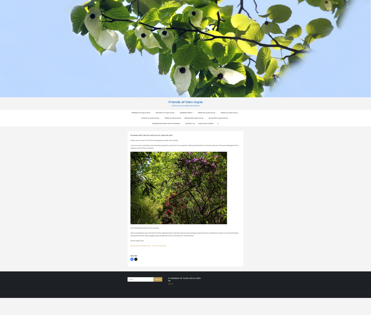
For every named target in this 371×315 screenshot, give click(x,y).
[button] (217, 123)
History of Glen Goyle (165, 113)
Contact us (190, 123)
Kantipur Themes (196, 295)
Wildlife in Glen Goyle (218, 118)
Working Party (186, 113)
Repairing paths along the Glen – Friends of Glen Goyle (148, 246)
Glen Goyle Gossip (205, 123)
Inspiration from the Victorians (166, 123)
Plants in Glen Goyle (150, 118)
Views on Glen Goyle (206, 113)
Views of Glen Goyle (229, 113)
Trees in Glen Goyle (172, 118)
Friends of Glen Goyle (185, 102)
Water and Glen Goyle (193, 118)
